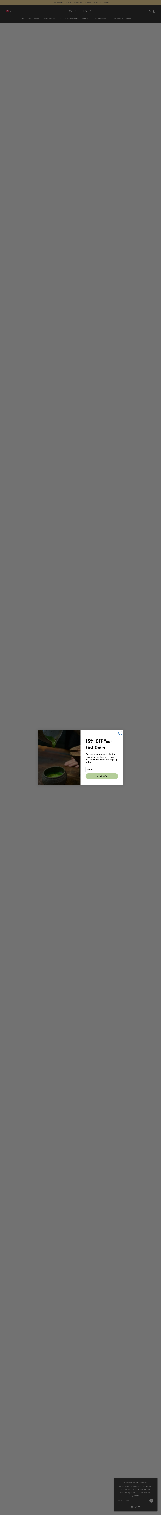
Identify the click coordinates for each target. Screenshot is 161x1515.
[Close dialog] (120, 733)
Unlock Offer (102, 776)
